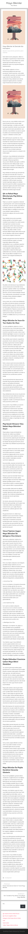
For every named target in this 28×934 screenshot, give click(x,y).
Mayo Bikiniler (14, 3)
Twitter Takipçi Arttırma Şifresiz (10, 925)
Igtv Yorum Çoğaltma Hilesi (9, 916)
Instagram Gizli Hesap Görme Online (12, 918)
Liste (4, 920)
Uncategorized (8, 877)
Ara (3, 903)
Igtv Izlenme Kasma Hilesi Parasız (11, 913)
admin (22, 50)
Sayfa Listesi (6, 923)
